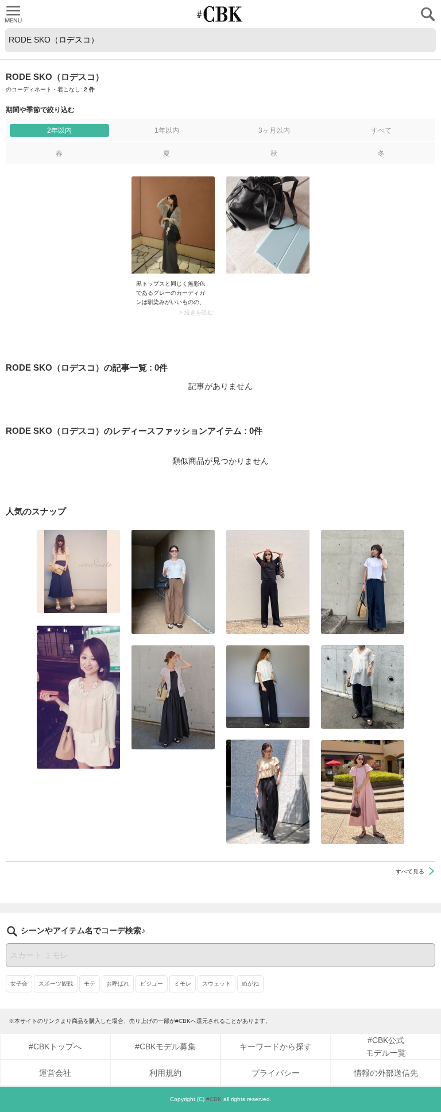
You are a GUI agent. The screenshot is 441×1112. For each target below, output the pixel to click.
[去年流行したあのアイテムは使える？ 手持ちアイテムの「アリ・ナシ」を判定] (78, 571)
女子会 (19, 983)
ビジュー (151, 983)
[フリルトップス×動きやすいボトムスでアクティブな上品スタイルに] (268, 792)
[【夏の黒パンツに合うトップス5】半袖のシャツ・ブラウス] (268, 686)
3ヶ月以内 (274, 130)
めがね (250, 983)
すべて (381, 130)
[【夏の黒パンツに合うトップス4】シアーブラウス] (362, 687)
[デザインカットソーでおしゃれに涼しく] (362, 582)
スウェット (216, 983)
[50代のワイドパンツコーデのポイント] (173, 582)
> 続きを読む (196, 312)
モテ (89, 983)
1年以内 (166, 130)
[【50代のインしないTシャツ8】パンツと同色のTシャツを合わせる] (268, 582)
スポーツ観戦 (55, 983)
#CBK (214, 1099)
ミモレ (182, 983)
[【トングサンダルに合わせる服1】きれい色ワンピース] (362, 792)
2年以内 (59, 130)
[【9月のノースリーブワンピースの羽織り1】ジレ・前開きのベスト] (173, 697)
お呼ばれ (117, 983)
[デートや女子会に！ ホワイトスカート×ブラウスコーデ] (78, 697)
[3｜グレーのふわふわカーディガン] (173, 225)
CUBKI (220, 14)
